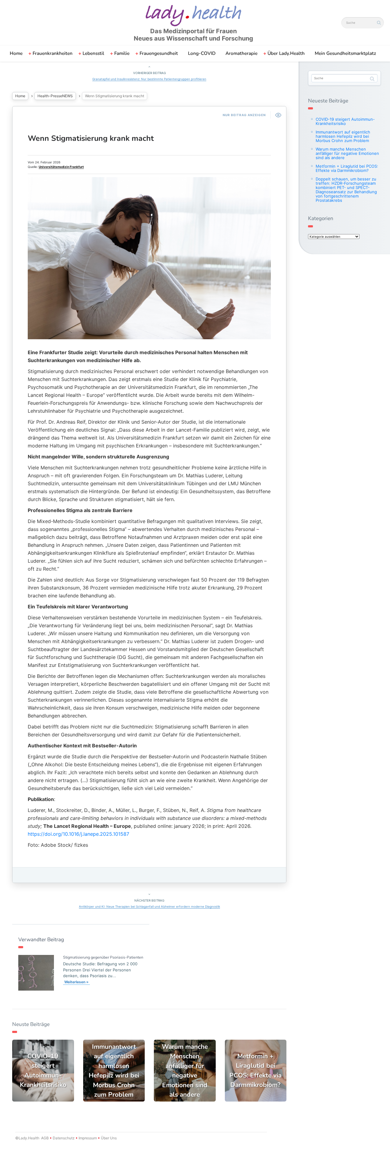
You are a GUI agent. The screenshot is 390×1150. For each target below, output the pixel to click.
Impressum (88, 1138)
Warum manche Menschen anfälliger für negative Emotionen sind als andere (347, 153)
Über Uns (108, 1138)
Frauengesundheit (159, 53)
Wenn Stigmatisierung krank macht (91, 138)
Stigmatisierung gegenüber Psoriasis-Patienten (103, 957)
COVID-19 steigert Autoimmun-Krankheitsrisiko (345, 121)
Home (16, 53)
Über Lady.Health (286, 53)
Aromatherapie (241, 53)
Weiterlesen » (76, 982)
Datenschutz (64, 1138)
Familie (121, 53)
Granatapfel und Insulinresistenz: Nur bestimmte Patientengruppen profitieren (149, 79)
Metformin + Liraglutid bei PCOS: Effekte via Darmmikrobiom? (347, 168)
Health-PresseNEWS (55, 96)
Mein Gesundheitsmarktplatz (345, 53)
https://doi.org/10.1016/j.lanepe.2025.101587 (78, 834)
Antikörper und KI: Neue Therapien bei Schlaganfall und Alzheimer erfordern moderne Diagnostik (149, 906)
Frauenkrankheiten (53, 53)
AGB (45, 1138)
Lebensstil (93, 53)
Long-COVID (201, 53)
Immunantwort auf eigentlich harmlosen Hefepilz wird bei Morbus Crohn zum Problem (343, 136)
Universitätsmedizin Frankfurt (61, 167)
